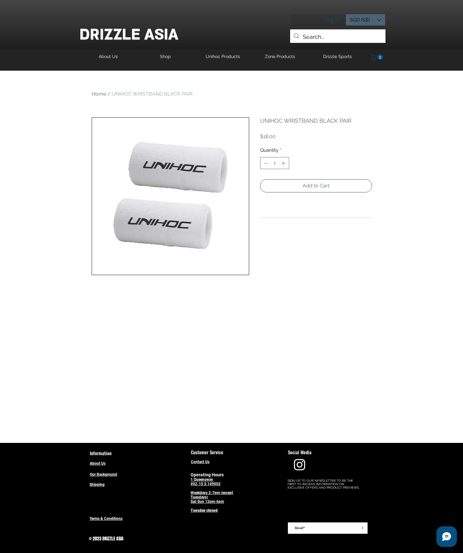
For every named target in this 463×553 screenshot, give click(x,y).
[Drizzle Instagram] (299, 464)
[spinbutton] (274, 163)
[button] (366, 20)
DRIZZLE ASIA (128, 34)
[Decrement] (265, 163)
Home (99, 94)
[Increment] (284, 163)
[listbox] (366, 20)
